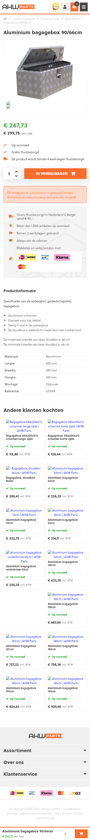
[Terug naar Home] (5, 19)
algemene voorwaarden (36, 813)
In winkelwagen (52, 173)
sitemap (12, 813)
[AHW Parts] (18, 7)
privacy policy (51, 808)
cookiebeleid (71, 808)
